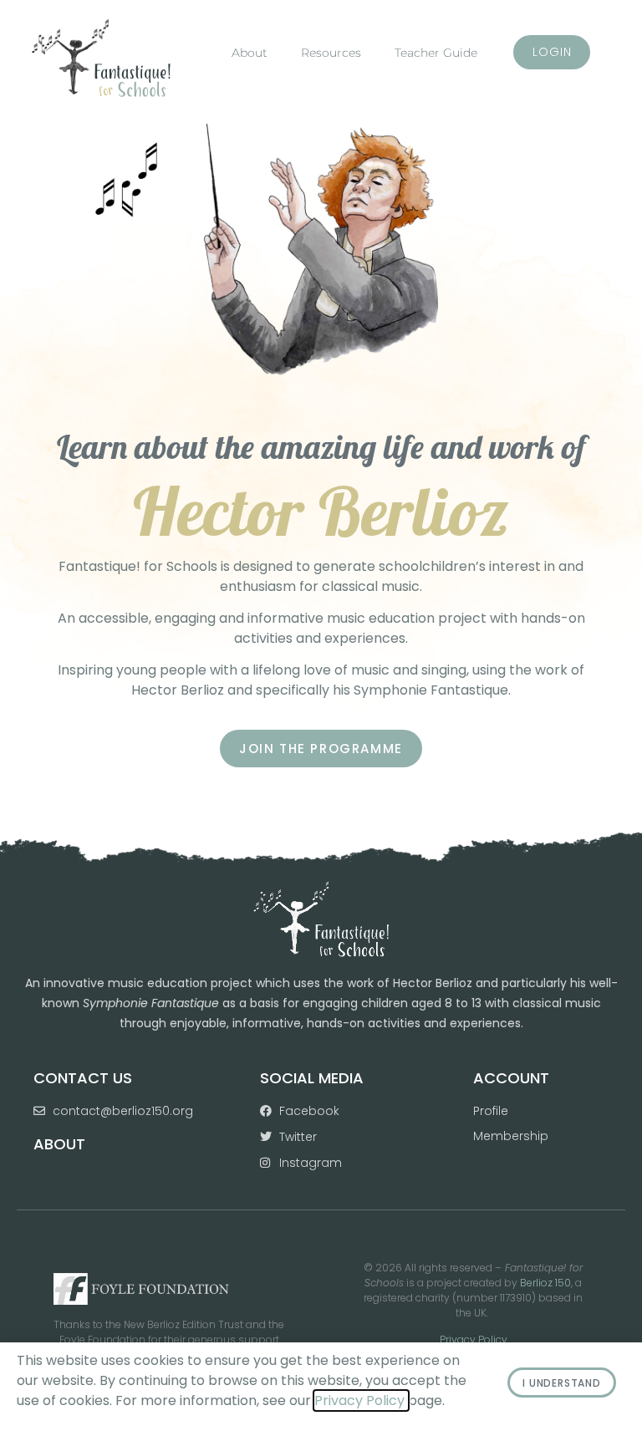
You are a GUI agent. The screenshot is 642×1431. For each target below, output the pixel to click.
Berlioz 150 (545, 1283)
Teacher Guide (436, 52)
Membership (510, 1136)
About (250, 52)
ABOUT (59, 1143)
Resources (331, 52)
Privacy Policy (473, 1339)
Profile (490, 1111)
